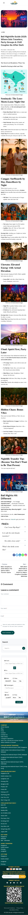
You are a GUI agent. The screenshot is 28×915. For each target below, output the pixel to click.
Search (5, 642)
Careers (3, 733)
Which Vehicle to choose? (8, 742)
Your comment (5, 594)
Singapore (4, 836)
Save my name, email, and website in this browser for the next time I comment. (14, 625)
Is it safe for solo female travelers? (11, 534)
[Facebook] (14, 555)
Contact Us (4, 735)
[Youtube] (14, 882)
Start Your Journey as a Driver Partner (12, 740)
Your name (4, 608)
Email (2, 616)
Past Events (4, 737)
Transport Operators (7, 738)
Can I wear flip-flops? (12, 527)
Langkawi (3, 851)
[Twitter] (17, 555)
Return (6, 692)
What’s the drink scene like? (10, 548)
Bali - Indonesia (5, 840)
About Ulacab (5, 727)
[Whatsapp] (22, 555)
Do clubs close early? (12, 541)
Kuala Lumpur (5, 847)
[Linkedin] (20, 555)
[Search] (23, 648)
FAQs (2, 731)
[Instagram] (25, 555)
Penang (3, 849)
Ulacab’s (13, 519)
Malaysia (3, 838)
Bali (4, 32)
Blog (2, 729)
